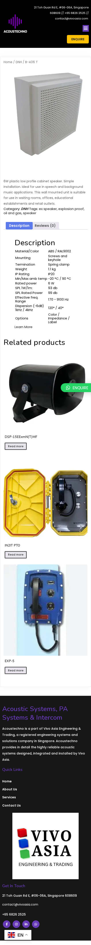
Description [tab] (19, 225)
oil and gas (12, 213)
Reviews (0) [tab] (45, 225)
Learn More (23, 327)
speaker (29, 213)
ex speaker (48, 208)
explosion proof (71, 208)
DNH (19, 62)
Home (8, 62)
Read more (15, 446)
